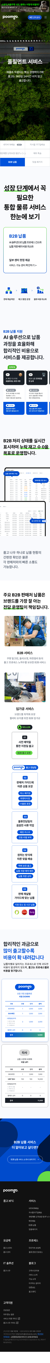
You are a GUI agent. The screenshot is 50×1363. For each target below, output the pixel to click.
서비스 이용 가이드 (10, 1319)
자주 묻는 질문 (8, 1314)
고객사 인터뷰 (34, 1271)
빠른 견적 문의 (34, 17)
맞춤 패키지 (37, 162)
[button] (25, 6)
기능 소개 (32, 1279)
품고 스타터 (7, 1248)
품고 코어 (6, 1252)
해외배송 (32, 1221)
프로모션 (6, 1310)
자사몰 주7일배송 (37, 144)
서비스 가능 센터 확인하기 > (23, 265)
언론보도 (32, 1287)
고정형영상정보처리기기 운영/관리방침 (24, 1337)
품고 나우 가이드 (9, 1323)
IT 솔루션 (8, 1263)
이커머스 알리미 (35, 1283)
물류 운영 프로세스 (36, 1252)
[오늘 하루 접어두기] (45, 6)
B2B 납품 (12, 162)
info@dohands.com (28, 1334)
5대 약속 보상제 (35, 1248)
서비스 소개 (33, 1275)
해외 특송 (37, 153)
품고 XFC (8, 1201)
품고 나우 (6, 1271)
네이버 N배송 (9, 144)
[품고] (14, 17)
